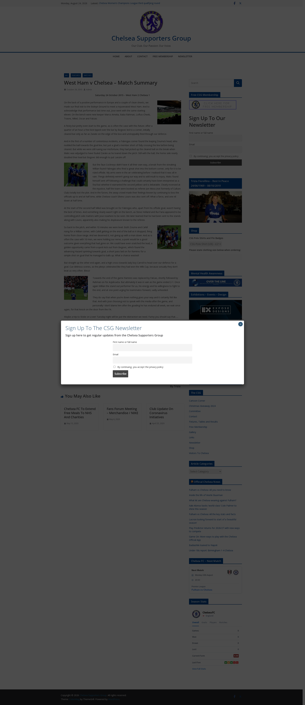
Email (115, 354)
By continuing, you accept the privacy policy (140, 366)
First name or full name (125, 342)
